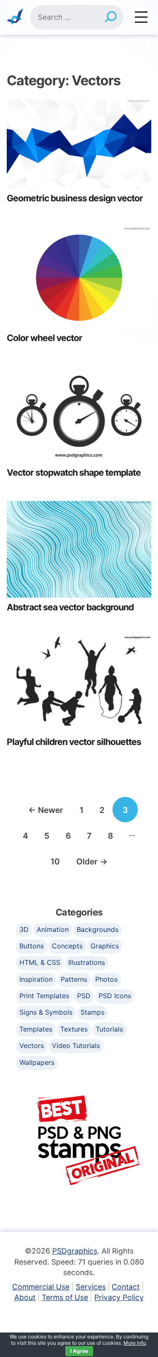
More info (134, 1343)
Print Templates (44, 995)
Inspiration (36, 979)
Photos (106, 979)
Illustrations (86, 962)
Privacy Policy (119, 1297)
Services (91, 1286)
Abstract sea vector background (70, 607)
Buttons (31, 946)
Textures (74, 1029)
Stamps (92, 1012)
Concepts (67, 946)
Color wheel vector (44, 338)
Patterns (74, 979)
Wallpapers (36, 1062)
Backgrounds (97, 929)
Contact (125, 1286)
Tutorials (109, 1029)
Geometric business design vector (75, 198)
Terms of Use (65, 1297)
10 (55, 861)
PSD (84, 995)
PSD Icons (115, 995)
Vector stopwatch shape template (74, 472)
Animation (53, 929)
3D (24, 929)
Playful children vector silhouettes (74, 742)
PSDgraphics (74, 1250)
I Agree (79, 1351)
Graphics (105, 946)
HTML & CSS (39, 962)
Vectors (31, 1045)
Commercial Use (41, 1286)
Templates (35, 1029)
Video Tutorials (76, 1045)
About (24, 1297)
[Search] (110, 17)
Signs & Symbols (45, 1012)
